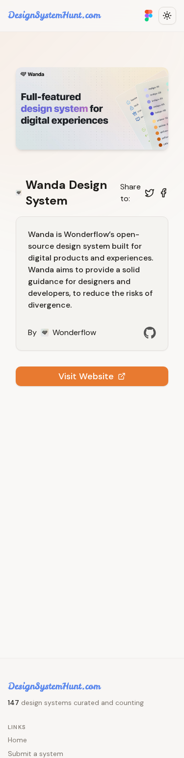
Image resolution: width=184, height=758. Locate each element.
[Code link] (150, 333)
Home (17, 739)
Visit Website (86, 376)
